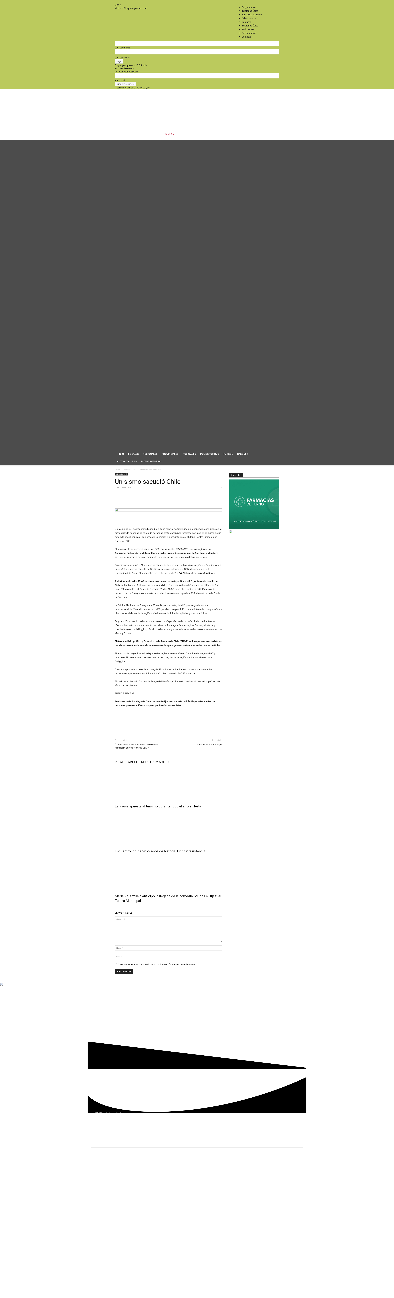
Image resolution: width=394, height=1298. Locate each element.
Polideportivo (209, 454)
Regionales (150, 454)
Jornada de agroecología (209, 744)
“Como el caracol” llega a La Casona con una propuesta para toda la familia (143, 1169)
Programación (249, 7)
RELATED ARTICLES (128, 762)
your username (122, 47)
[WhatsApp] (139, 500)
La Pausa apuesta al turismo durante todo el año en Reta (158, 806)
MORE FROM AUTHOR (156, 762)
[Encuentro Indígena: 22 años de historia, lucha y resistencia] (168, 828)
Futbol (228, 454)
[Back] (116, 1)
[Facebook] (270, 1)
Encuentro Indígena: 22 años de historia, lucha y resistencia (160, 851)
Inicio (120, 454)
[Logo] (192, 293)
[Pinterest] (132, 500)
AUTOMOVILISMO (127, 461)
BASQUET (242, 454)
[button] (275, 144)
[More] (146, 500)
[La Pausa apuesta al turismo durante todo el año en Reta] (168, 783)
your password (122, 57)
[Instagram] (272, 1)
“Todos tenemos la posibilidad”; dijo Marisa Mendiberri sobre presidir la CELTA (136, 746)
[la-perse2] (168, 510)
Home (117, 469)
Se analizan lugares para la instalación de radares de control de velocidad (143, 1179)
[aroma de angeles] (254, 532)
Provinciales (170, 454)
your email (120, 80)
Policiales (189, 454)
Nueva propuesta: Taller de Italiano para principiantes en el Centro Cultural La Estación (151, 1190)
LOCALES (133, 454)
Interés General (151, 461)
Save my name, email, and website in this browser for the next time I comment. (157, 964)
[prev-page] (116, 907)
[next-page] (117, 907)
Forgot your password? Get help (131, 65)
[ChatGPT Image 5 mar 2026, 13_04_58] (254, 528)
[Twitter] (274, 1)
